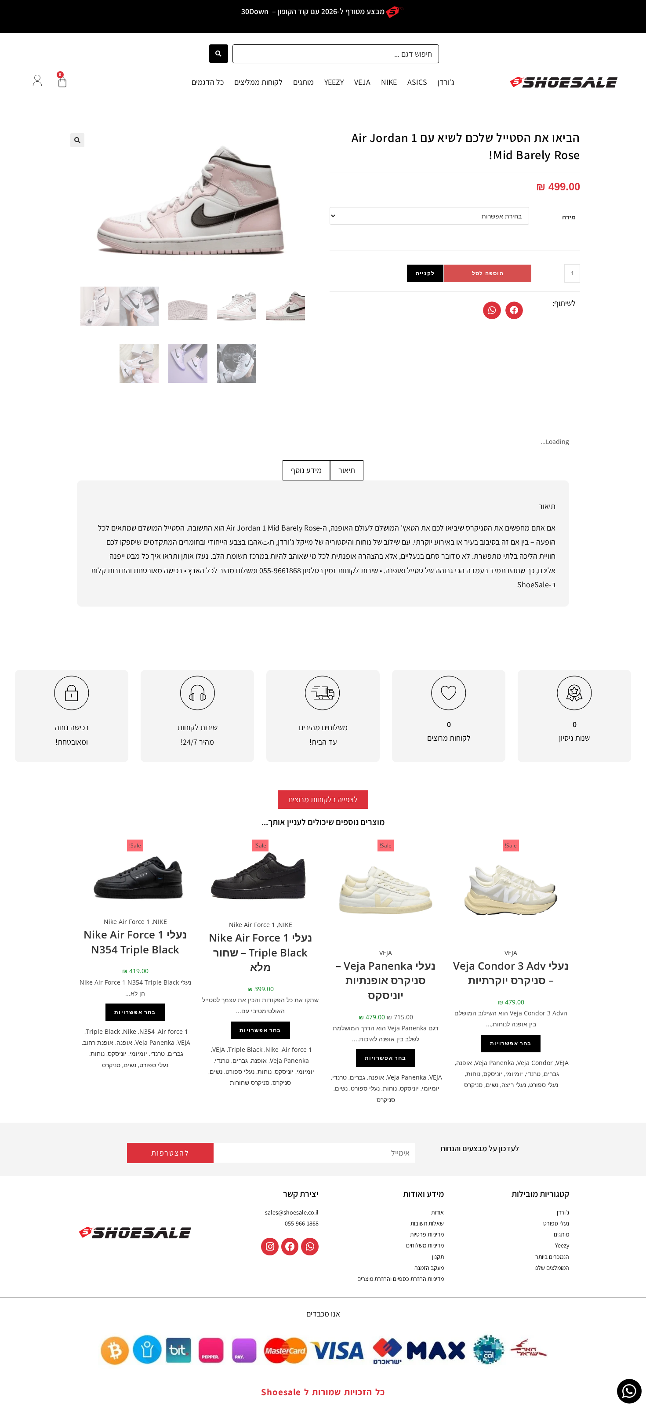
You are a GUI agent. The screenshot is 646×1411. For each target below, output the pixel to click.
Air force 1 (297, 1049)
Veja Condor (535, 1062)
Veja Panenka (494, 1062)
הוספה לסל (488, 273)
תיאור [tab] (346, 470)
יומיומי (514, 1073)
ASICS (417, 82)
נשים (492, 1084)
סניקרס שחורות (249, 1082)
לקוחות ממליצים (258, 82)
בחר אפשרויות (510, 1043)
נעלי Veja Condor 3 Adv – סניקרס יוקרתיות (511, 973)
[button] (514, 311)
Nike (272, 1049)
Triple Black (245, 1049)
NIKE (389, 82)
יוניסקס (492, 1073)
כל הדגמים (208, 82)
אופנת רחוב (98, 1042)
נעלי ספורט (543, 1084)
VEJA (362, 82)
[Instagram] (270, 1246)
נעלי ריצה (513, 1084)
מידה (569, 217)
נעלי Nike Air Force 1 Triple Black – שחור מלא (260, 952)
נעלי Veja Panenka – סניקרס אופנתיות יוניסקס (386, 980)
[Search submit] (218, 53)
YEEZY (334, 82)
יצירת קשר (301, 1194)
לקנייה (425, 273)
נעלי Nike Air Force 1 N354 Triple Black (135, 941)
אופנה (464, 1062)
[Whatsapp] (310, 1246)
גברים (551, 1073)
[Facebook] (290, 1246)
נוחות (473, 1073)
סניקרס (473, 1084)
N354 (147, 1031)
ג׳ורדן (446, 82)
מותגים (303, 82)
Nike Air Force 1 (252, 924)
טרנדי (533, 1073)
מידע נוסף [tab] (306, 470)
